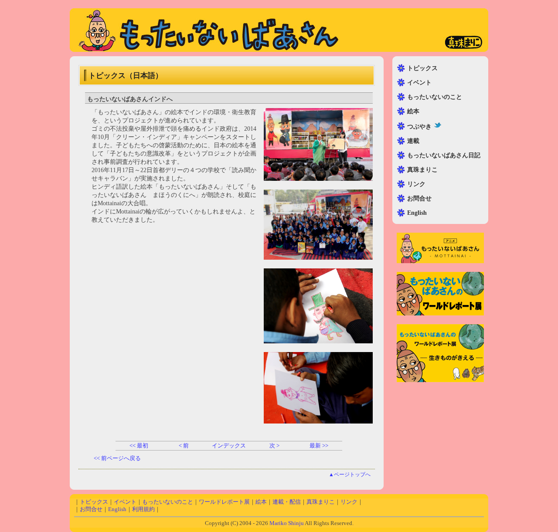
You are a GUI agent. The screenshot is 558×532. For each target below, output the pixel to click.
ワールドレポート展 (224, 502)
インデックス (229, 446)
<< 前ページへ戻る (117, 458)
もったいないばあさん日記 (443, 155)
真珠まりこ (422, 169)
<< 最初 (138, 446)
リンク (416, 184)
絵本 (413, 111)
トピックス (422, 68)
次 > (274, 446)
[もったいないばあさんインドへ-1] (318, 179)
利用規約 (143, 509)
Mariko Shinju (286, 523)
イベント (419, 82)
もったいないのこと (434, 97)
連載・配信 (286, 502)
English (417, 213)
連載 (413, 141)
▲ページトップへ (350, 475)
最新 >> (320, 446)
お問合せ (419, 198)
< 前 (184, 446)
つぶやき (419, 126)
